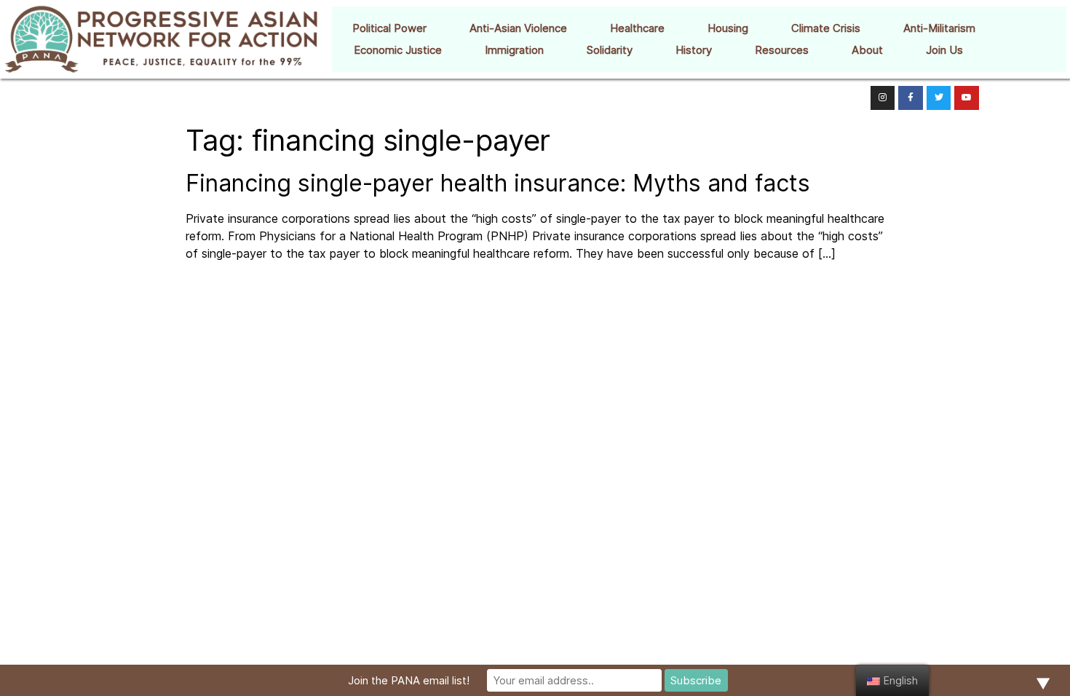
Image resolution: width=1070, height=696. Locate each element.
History (693, 50)
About (867, 50)
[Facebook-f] (910, 98)
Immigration (514, 50)
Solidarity (610, 50)
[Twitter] (939, 98)
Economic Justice (398, 50)
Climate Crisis (825, 28)
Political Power (389, 28)
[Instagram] (883, 98)
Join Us (944, 50)
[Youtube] (966, 98)
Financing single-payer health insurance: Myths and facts (498, 183)
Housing (728, 28)
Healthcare (637, 28)
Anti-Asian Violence (518, 28)
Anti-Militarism (939, 28)
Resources (782, 50)
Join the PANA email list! (408, 680)
